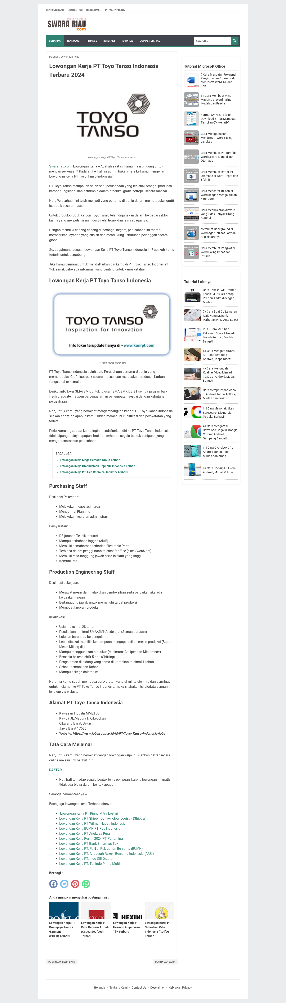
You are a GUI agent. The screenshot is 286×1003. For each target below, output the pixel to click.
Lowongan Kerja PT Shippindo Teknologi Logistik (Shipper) (103, 818)
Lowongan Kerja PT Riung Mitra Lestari (89, 813)
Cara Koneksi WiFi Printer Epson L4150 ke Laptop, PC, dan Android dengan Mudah (219, 296)
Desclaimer (157, 987)
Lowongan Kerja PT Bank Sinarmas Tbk (88, 844)
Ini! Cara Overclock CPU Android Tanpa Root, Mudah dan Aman (218, 451)
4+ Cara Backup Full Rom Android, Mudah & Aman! (219, 470)
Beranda (55, 40)
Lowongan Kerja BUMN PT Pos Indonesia (89, 828)
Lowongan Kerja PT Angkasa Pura (84, 834)
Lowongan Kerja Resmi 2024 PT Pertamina (91, 839)
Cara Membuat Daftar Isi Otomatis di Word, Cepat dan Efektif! (219, 175)
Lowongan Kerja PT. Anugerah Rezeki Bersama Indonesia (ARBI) (106, 854)
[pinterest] (75, 884)
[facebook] (53, 884)
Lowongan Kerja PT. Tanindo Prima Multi (89, 864)
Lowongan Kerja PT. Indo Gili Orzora (85, 859)
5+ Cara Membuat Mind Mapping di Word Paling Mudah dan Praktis (216, 99)
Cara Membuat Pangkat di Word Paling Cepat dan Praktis (218, 251)
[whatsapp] (86, 884)
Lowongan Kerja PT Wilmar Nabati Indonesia (92, 823)
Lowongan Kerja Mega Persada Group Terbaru (90, 460)
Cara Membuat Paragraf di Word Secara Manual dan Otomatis (218, 156)
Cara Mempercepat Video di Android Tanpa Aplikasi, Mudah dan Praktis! (219, 394)
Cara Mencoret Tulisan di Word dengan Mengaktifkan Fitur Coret (219, 194)
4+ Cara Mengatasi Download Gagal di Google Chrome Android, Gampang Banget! (220, 432)
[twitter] (64, 884)
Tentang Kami (55, 10)
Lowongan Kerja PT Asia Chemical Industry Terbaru (94, 472)
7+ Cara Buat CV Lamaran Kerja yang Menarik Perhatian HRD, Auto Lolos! (220, 315)
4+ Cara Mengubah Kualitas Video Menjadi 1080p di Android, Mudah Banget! (219, 374)
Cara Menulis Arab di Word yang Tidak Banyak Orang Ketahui (218, 213)
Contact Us (75, 10)
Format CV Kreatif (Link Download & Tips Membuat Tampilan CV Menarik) (218, 118)
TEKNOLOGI (73, 40)
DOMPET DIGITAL (150, 40)
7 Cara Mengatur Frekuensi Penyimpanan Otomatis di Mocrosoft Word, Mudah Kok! (218, 80)
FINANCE (92, 40)
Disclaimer (93, 10)
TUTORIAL (127, 40)
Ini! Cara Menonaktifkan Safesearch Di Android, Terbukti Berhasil (218, 412)
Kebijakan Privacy (180, 987)
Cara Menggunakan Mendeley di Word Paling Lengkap (216, 137)
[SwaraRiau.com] (67, 24)
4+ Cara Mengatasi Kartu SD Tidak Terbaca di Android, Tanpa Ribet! (219, 355)
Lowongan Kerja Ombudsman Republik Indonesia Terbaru (98, 466)
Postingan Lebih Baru (61, 962)
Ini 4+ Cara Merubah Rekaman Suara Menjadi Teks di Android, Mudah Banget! (218, 335)
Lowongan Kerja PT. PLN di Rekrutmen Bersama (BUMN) (101, 849)
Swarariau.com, (60, 166)
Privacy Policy (115, 10)
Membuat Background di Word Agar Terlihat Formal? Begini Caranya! (218, 232)
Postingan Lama (165, 962)
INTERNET (109, 40)
